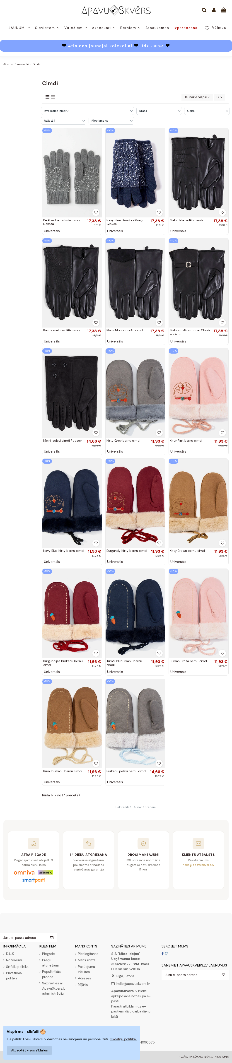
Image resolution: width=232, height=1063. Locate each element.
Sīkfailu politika (17, 966)
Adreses (84, 978)
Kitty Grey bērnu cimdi (123, 441)
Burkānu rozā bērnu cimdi (189, 661)
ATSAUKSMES (222, 1056)
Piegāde (48, 954)
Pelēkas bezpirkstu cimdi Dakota (61, 222)
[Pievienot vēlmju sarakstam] (95, 212)
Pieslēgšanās (88, 954)
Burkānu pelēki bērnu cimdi (126, 771)
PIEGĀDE (183, 1056)
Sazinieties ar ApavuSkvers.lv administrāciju (53, 988)
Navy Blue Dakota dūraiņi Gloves (124, 222)
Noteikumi (14, 960)
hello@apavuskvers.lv (133, 983)
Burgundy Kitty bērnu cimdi (126, 551)
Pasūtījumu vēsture (86, 969)
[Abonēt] (52, 937)
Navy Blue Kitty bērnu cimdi (63, 551)
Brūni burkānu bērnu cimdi (62, 771)
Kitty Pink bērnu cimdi (186, 441)
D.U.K (10, 954)
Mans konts (87, 960)
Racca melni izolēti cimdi (61, 330)
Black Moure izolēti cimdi (124, 330)
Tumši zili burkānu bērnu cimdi (124, 663)
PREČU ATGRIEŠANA (201, 1056)
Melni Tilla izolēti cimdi (186, 220)
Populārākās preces (51, 974)
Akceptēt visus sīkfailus (29, 1050)
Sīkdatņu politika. (123, 1039)
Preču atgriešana (50, 963)
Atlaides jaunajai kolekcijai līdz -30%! (116, 46)
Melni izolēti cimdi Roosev (62, 441)
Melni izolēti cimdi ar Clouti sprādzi (190, 332)
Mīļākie (83, 984)
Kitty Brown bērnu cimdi (187, 551)
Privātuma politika (14, 976)
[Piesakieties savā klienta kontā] (214, 10)
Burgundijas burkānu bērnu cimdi (63, 663)
